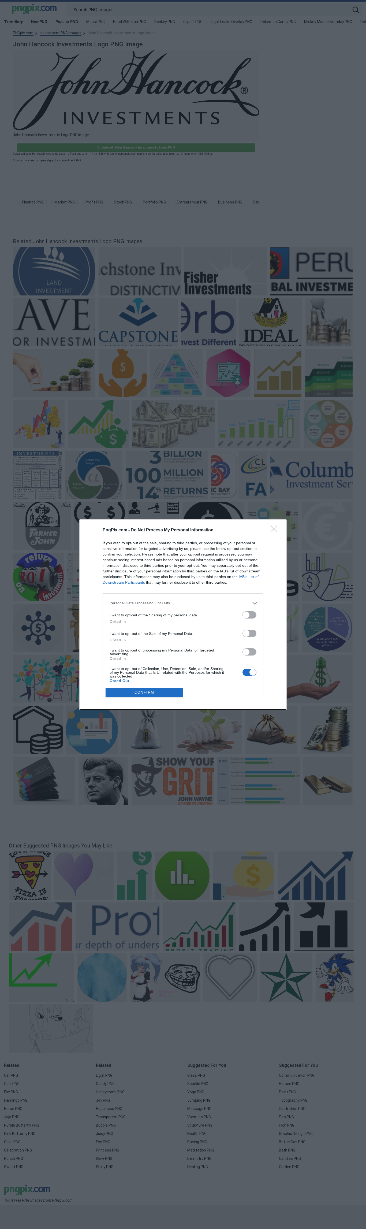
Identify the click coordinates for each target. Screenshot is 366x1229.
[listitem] (183, 603)
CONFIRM (144, 692)
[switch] (249, 615)
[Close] (276, 530)
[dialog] (183, 614)
